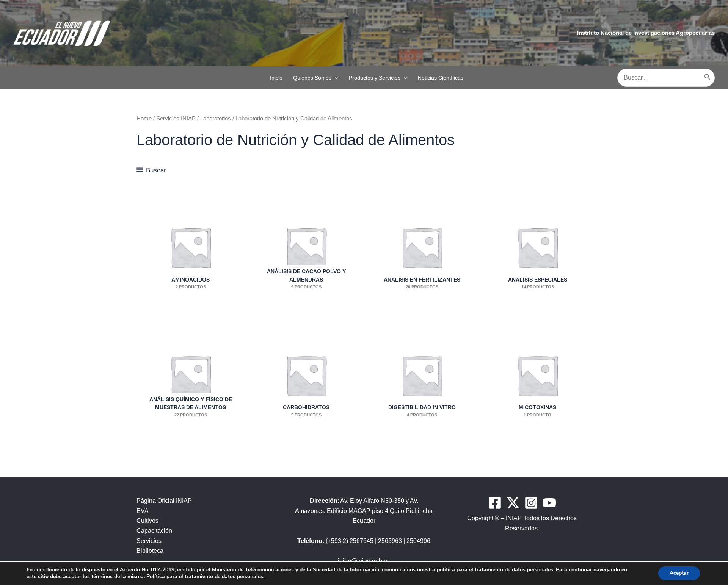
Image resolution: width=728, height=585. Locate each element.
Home (144, 119)
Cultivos (147, 521)
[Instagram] (531, 503)
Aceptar (679, 573)
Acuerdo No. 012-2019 (147, 569)
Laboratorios (215, 119)
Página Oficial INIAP (164, 500)
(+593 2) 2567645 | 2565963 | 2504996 (363, 541)
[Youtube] (549, 503)
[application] (334, 77)
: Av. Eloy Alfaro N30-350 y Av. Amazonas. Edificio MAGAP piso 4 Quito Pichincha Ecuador (364, 510)
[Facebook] (495, 503)
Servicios (149, 541)
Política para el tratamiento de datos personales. (205, 576)
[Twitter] (513, 503)
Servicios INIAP (176, 119)
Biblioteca (149, 550)
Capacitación (154, 530)
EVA (142, 511)
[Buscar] (707, 77)
